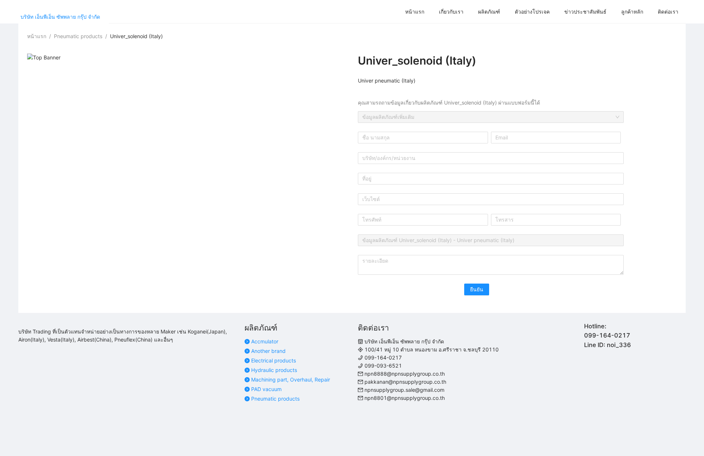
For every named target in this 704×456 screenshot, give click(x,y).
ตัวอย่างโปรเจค (532, 11)
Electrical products (273, 360)
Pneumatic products (275, 398)
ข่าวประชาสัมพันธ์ (585, 11)
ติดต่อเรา (668, 11)
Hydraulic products (274, 370)
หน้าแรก (414, 11)
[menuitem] (415, 11)
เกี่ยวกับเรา (451, 11)
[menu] (397, 11)
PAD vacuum (266, 389)
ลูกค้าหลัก (632, 11)
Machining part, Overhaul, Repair (290, 379)
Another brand (268, 351)
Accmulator (264, 341)
